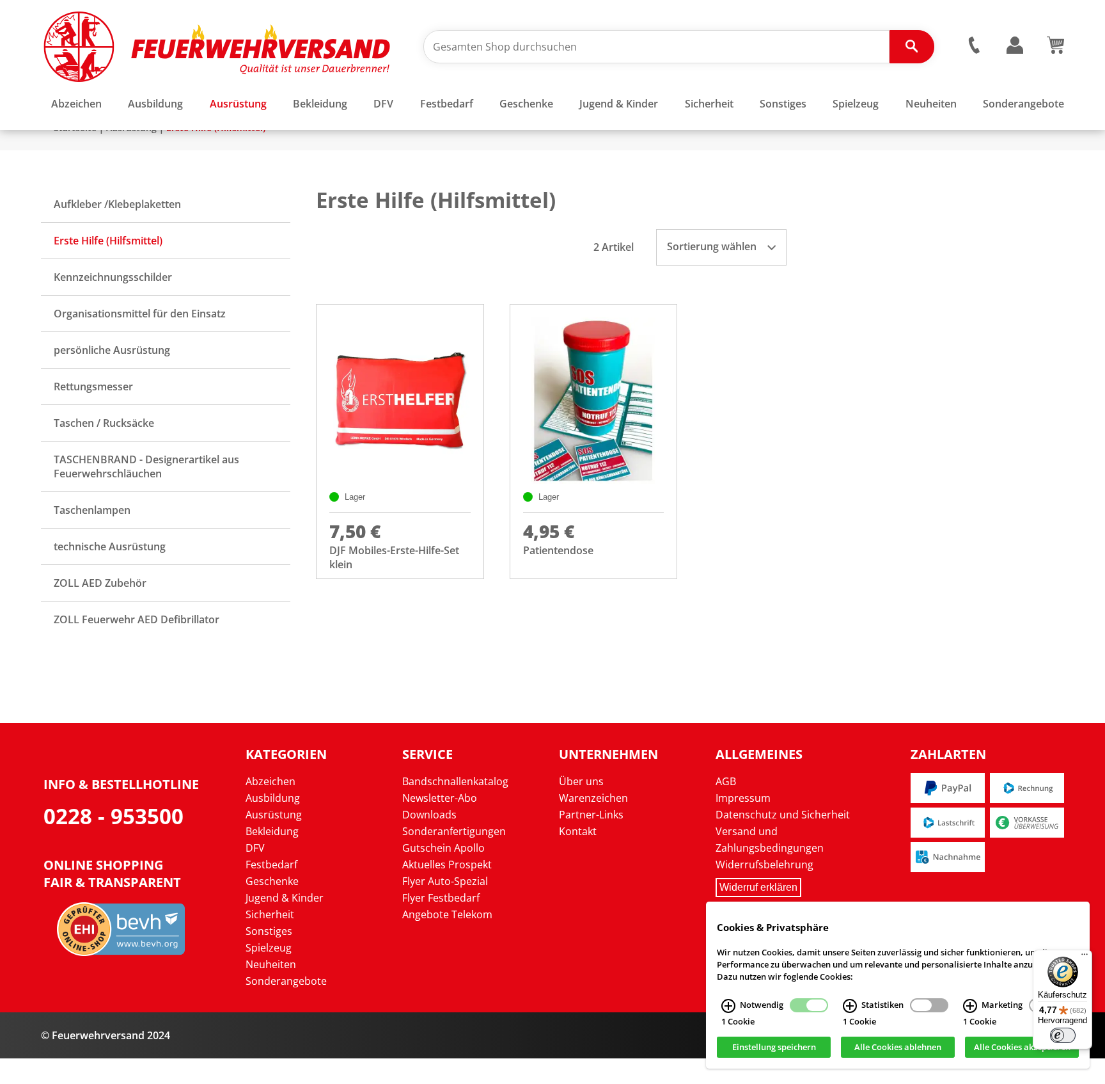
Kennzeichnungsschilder (113, 277)
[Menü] (1084, 957)
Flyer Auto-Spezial (445, 881)
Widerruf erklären (758, 887)
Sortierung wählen (713, 246)
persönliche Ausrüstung (112, 350)
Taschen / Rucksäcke (104, 423)
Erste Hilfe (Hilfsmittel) (108, 241)
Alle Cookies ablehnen (897, 1047)
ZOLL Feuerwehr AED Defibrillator (136, 619)
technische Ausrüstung (110, 546)
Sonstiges (269, 931)
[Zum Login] (1015, 45)
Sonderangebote (286, 981)
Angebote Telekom (447, 914)
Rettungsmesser (93, 386)
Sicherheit (270, 914)
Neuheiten (271, 964)
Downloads (429, 815)
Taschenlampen (92, 510)
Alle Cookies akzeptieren (1022, 1047)
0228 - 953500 (113, 816)
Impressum (743, 798)
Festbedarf (271, 864)
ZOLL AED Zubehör (100, 583)
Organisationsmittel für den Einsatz (140, 314)
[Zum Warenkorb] (1055, 50)
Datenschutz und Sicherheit (783, 815)
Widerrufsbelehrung (764, 864)
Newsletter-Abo (439, 798)
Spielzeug (269, 948)
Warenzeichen (593, 798)
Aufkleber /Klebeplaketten (117, 204)
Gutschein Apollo (443, 848)
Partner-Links (591, 815)
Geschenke (272, 881)
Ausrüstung (274, 815)
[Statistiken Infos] (850, 1006)
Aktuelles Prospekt (447, 864)
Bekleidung (272, 831)
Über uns (581, 781)
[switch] (1063, 1035)
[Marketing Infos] (970, 1006)
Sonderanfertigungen (454, 831)
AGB (726, 781)
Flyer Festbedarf (441, 898)
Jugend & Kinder (285, 898)
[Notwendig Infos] (728, 1006)
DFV (255, 848)
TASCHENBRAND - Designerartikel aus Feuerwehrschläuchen (146, 466)
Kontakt (578, 831)
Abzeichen (270, 781)
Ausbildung (273, 798)
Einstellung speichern (774, 1047)
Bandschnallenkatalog (455, 781)
